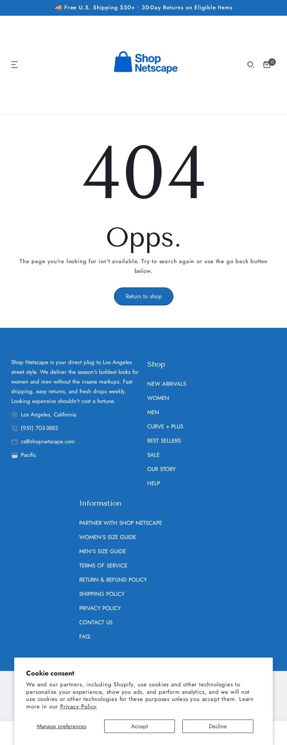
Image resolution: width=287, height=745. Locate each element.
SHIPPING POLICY (101, 594)
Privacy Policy (78, 706)
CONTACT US (95, 622)
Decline (218, 726)
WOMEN (158, 398)
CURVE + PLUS (165, 426)
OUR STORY (161, 469)
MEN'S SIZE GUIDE (102, 551)
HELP (153, 483)
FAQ (84, 636)
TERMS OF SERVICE (103, 565)
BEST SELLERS (164, 441)
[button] (15, 64)
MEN (153, 412)
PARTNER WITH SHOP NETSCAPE (120, 523)
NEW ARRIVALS (166, 384)
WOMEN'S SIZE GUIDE (107, 537)
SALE (153, 455)
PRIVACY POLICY (100, 608)
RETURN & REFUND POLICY (113, 580)
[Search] (250, 64)
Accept (139, 726)
